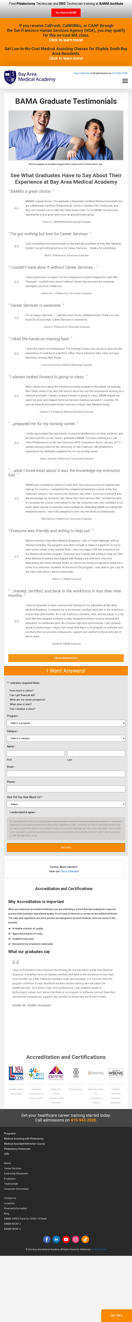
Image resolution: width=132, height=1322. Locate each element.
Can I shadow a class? (22, 708)
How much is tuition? (22, 690)
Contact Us (10, 1198)
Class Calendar (82, 73)
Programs (10, 1133)
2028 (124, 73)
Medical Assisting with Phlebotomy (23, 1138)
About (7, 1163)
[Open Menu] (125, 81)
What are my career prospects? (28, 699)
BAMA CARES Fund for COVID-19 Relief (25, 1218)
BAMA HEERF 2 (12, 1223)
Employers (10, 1178)
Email (11, 766)
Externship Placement (16, 1173)
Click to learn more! (66, 40)
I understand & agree (23, 812)
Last (69, 759)
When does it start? (21, 704)
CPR (6, 1154)
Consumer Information (16, 1189)
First (9, 759)
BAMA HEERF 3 (12, 1229)
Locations (9, 1203)
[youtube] (66, 1239)
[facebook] (47, 1239)
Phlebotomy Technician (17, 1149)
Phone (11, 781)
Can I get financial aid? (22, 695)
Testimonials (11, 1183)
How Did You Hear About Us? (25, 797)
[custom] (85, 1239)
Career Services (12, 1168)
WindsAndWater (98, 1249)
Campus (12, 731)
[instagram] (75, 1239)
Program (13, 716)
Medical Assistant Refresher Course (24, 1143)
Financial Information (15, 1208)
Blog (6, 1213)
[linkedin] (56, 1239)
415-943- (117, 73)
